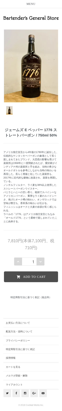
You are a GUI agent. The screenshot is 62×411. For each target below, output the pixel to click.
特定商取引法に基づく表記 (20, 349)
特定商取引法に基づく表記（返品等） (31, 297)
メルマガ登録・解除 (17, 375)
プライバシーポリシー (18, 340)
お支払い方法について (18, 322)
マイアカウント (14, 384)
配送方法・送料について (19, 331)
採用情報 (11, 357)
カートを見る (13, 367)
